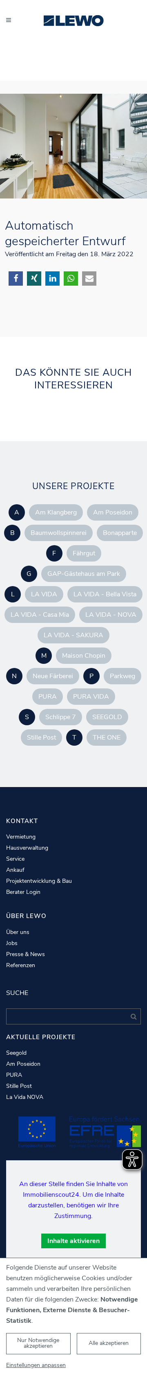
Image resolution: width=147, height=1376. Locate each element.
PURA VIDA (91, 696)
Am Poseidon (112, 512)
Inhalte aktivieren (73, 1240)
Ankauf (15, 870)
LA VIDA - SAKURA (73, 635)
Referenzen (20, 965)
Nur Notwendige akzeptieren (38, 1343)
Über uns (17, 932)
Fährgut (84, 553)
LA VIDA (44, 594)
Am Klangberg (56, 512)
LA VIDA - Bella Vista (105, 594)
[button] (16, 278)
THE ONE (106, 737)
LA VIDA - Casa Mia (40, 614)
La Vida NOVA (24, 1097)
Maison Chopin (83, 655)
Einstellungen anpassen (36, 1365)
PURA (47, 696)
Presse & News (25, 954)
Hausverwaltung (27, 848)
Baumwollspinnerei (59, 532)
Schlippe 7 (60, 717)
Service (15, 859)
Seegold (16, 1053)
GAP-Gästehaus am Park (83, 573)
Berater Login (23, 892)
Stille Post (41, 737)
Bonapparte (120, 532)
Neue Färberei (53, 676)
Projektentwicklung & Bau (39, 881)
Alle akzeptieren (109, 1343)
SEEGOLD (107, 717)
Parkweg (122, 676)
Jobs (12, 943)
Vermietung (21, 837)
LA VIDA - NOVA (110, 614)
